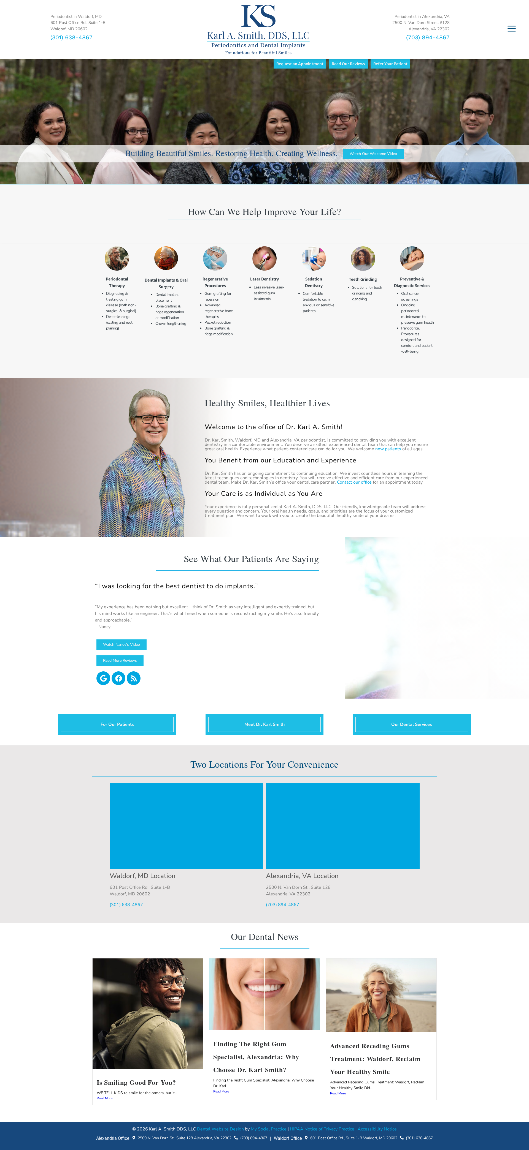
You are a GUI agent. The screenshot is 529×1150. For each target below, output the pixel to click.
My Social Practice (269, 1129)
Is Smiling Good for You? (136, 1082)
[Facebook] (118, 678)
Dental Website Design (220, 1129)
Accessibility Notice (377, 1129)
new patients (388, 449)
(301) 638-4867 (71, 37)
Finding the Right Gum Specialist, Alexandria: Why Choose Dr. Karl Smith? (256, 1056)
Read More (104, 1098)
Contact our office (354, 482)
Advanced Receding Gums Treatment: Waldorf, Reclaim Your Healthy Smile (375, 1058)
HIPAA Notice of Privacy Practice (322, 1129)
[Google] (103, 678)
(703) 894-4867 (428, 37)
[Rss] (134, 678)
